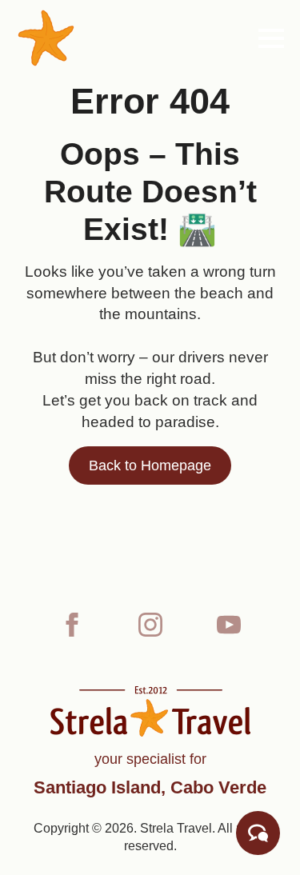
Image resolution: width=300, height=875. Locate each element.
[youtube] (229, 625)
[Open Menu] (271, 38)
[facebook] (72, 625)
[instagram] (150, 625)
